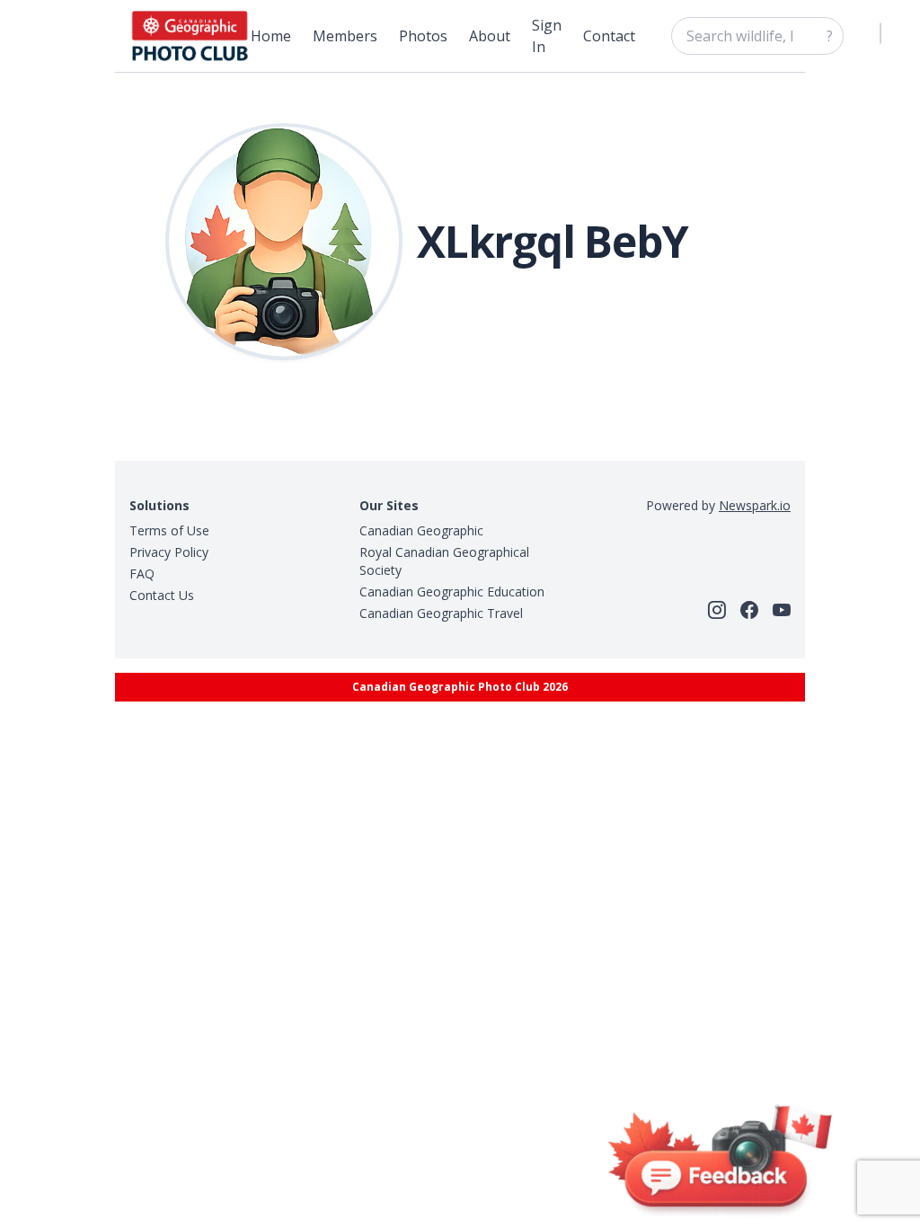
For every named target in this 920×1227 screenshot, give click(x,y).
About (489, 36)
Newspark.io (755, 505)
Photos (423, 36)
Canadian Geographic (421, 530)
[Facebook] (749, 609)
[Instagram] (717, 609)
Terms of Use (169, 530)
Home (271, 36)
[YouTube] (782, 609)
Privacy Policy (168, 552)
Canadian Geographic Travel (441, 613)
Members (345, 36)
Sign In (547, 36)
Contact (609, 36)
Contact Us (161, 595)
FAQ (142, 573)
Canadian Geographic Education (451, 591)
